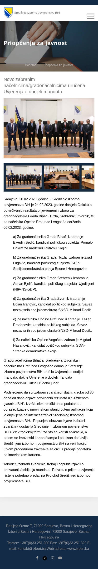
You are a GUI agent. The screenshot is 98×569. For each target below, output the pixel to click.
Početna (30, 65)
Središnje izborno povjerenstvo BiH (37, 12)
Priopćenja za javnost (58, 65)
